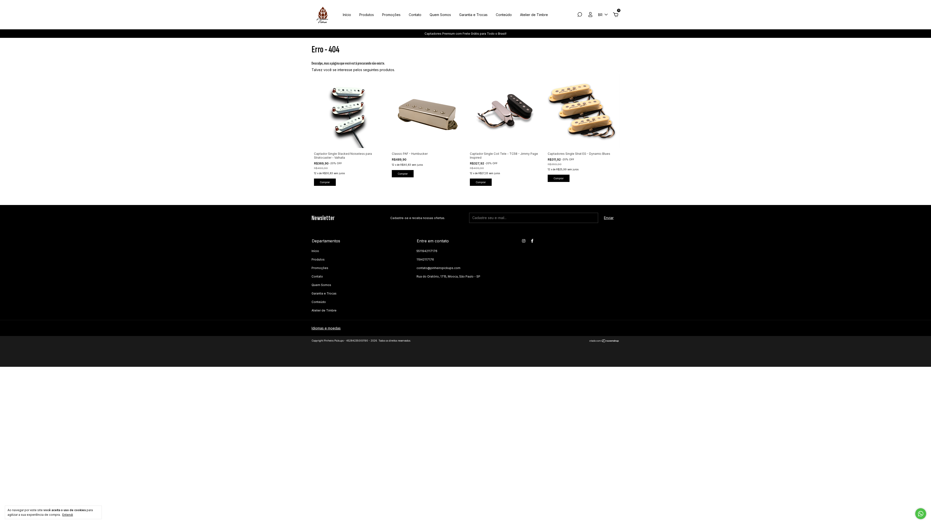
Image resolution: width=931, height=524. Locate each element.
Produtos (366, 15)
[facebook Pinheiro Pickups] (532, 241)
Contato (415, 15)
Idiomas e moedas (326, 328)
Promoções (391, 15)
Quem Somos (440, 15)
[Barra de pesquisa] (579, 15)
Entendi (67, 514)
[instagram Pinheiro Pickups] (524, 241)
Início (347, 15)
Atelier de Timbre (534, 15)
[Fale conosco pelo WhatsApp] (920, 513)
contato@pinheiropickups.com (438, 268)
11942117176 (425, 259)
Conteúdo (504, 15)
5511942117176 (427, 251)
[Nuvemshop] (604, 341)
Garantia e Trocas (473, 15)
